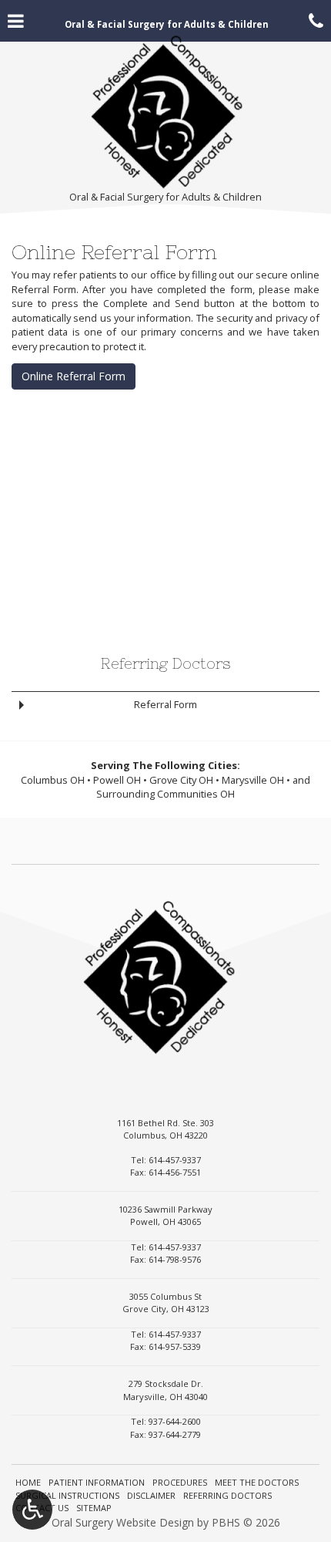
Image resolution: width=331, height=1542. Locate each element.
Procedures (179, 1482)
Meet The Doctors (257, 1482)
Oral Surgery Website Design (123, 1522)
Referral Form (165, 704)
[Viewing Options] (32, 1509)
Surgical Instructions (67, 1495)
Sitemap (94, 1507)
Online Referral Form (73, 376)
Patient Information (96, 1482)
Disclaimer (151, 1495)
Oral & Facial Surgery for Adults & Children (165, 197)
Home (28, 1482)
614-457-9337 (175, 1160)
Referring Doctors (165, 664)
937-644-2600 (175, 1421)
